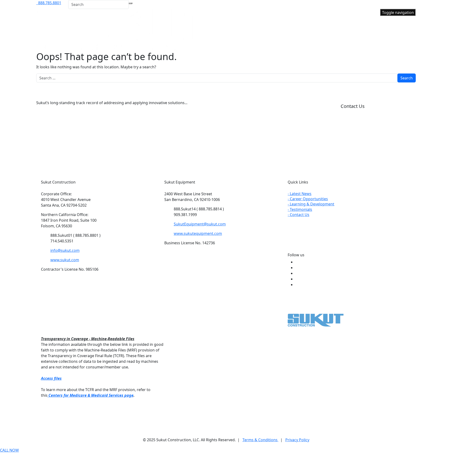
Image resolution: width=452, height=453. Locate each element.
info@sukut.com (65, 250)
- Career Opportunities (308, 198)
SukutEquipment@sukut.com (200, 224)
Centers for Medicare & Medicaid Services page (90, 395)
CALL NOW (9, 450)
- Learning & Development (311, 204)
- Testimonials (300, 209)
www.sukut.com (64, 259)
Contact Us (353, 106)
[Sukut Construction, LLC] (127, 29)
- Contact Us (298, 214)
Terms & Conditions (260, 439)
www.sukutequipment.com (198, 233)
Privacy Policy (297, 439)
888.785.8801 (48, 2)
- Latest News (299, 193)
